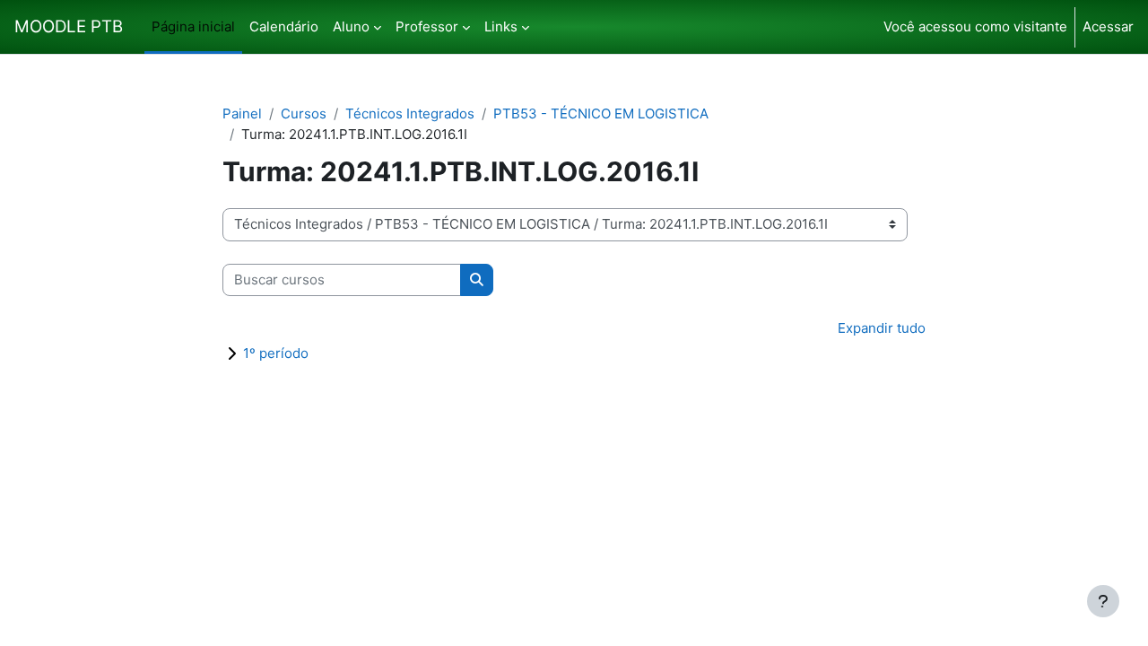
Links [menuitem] (500, 26)
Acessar (1108, 26)
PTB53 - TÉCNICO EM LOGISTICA (601, 113)
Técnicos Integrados (409, 113)
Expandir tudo (882, 327)
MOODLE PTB (68, 26)
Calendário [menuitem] (283, 26)
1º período (276, 353)
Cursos (303, 113)
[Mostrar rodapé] (1103, 601)
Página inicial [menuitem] (193, 26)
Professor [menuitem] (427, 26)
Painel (242, 113)
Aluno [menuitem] (351, 26)
